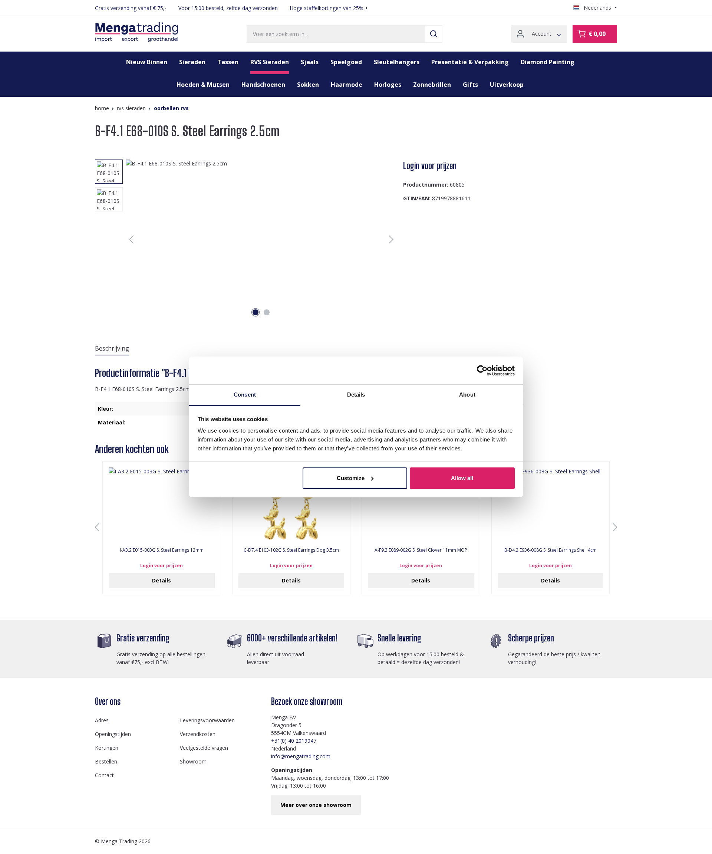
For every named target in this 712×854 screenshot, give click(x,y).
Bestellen (106, 761)
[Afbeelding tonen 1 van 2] (255, 312)
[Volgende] (391, 239)
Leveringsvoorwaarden (207, 720)
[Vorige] (131, 239)
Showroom (193, 761)
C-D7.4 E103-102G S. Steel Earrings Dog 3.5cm (291, 550)
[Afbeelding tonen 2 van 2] (267, 312)
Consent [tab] (245, 394)
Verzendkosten (197, 734)
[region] (246, 239)
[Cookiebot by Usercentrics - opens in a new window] (482, 370)
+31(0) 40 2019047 (293, 740)
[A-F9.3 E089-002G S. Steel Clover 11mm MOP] (421, 504)
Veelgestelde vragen (204, 747)
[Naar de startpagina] (136, 32)
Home (102, 108)
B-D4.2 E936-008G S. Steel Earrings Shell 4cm (550, 550)
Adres (102, 720)
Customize (351, 478)
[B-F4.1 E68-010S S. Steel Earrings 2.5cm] (261, 239)
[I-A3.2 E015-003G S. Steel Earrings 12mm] (162, 504)
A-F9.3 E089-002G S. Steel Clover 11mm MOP (421, 550)
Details (161, 580)
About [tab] (467, 394)
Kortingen (106, 747)
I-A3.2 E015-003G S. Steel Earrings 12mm (162, 550)
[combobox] (336, 34)
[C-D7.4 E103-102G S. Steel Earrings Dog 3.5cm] (291, 504)
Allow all (462, 478)
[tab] (112, 348)
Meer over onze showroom (316, 804)
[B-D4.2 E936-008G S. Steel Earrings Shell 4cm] (551, 504)
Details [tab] (356, 394)
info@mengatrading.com (300, 756)
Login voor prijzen (429, 165)
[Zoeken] (433, 34)
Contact (104, 775)
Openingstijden (113, 734)
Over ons (108, 701)
